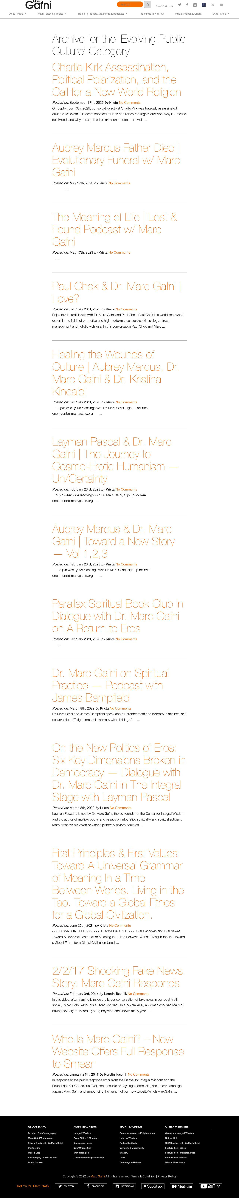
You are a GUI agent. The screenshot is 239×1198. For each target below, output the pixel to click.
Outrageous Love (83, 1143)
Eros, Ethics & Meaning (86, 1138)
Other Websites (177, 1126)
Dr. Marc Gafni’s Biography (42, 1133)
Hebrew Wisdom (128, 1138)
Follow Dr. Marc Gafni (33, 1186)
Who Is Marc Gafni (175, 1162)
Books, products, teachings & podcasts (101, 13)
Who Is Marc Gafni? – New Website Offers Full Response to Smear (118, 1051)
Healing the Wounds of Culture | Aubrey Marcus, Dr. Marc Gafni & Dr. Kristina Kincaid (116, 373)
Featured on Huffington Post (180, 1152)
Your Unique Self (82, 1147)
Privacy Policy (167, 1176)
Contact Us (34, 1147)
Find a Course (35, 1162)
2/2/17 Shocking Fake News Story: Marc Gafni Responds (117, 976)
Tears (122, 1157)
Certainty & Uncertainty (132, 1147)
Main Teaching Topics (50, 13)
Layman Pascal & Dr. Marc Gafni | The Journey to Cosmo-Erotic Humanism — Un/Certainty (115, 460)
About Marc (16, 13)
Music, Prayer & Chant (188, 13)
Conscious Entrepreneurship (89, 1157)
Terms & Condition (143, 1176)
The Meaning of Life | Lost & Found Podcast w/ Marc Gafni (114, 229)
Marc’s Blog (34, 1152)
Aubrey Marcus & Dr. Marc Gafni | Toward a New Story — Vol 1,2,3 (113, 541)
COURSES (164, 6)
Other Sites (219, 13)
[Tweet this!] (179, 4)
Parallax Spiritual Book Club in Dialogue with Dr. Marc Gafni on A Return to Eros (117, 616)
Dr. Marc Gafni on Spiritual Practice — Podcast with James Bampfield (110, 685)
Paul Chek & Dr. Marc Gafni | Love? (116, 292)
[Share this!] (187, 4)
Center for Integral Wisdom (179, 1133)
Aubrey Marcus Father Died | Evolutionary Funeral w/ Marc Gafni (116, 160)
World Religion (81, 1152)
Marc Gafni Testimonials (40, 1138)
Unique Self (171, 1138)
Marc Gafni (98, 1176)
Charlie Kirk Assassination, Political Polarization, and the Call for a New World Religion (116, 79)
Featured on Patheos (176, 1157)
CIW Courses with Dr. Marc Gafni (182, 1143)
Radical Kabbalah (129, 1143)
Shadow (124, 1152)
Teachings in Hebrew (151, 13)
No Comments (130, 102)
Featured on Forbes (175, 1147)
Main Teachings (85, 1126)
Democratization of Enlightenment (138, 1133)
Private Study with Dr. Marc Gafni (45, 1143)
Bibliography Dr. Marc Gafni (42, 1157)
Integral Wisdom (82, 1133)
